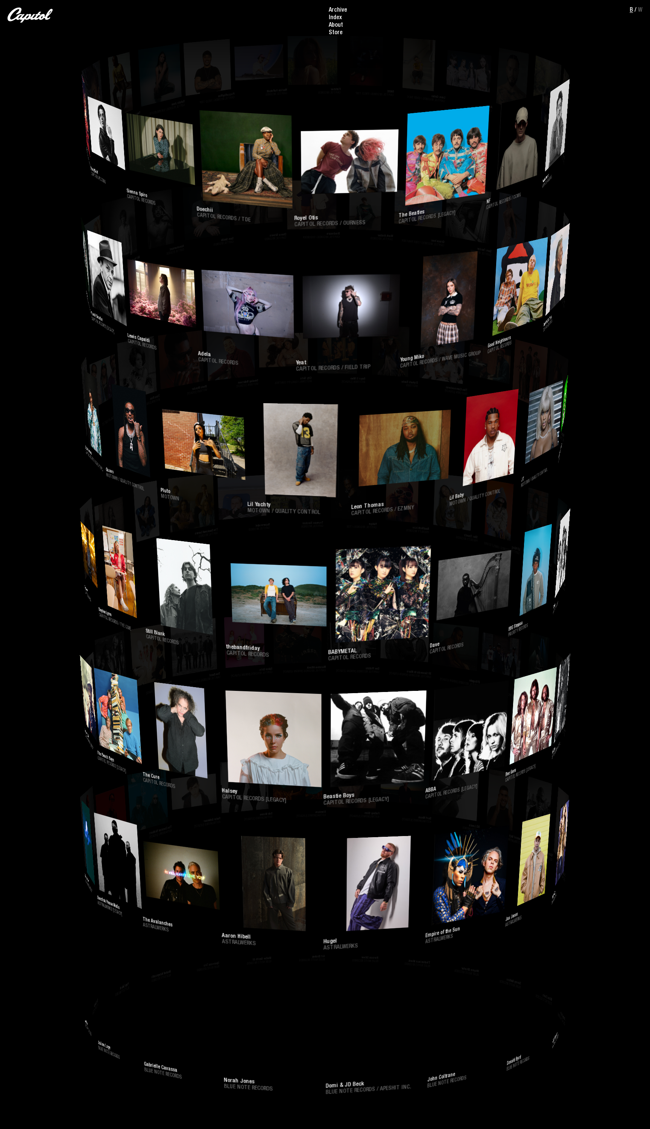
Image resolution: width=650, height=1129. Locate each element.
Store (336, 33)
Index (335, 18)
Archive (338, 11)
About (336, 26)
